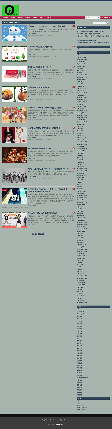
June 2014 (80, 262)
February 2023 (81, 88)
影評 (78, 338)
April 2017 (80, 186)
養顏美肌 (79, 390)
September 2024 (82, 64)
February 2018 (81, 164)
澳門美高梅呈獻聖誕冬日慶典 (39, 148)
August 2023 (81, 79)
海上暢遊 (79, 358)
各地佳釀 (79, 324)
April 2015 (80, 240)
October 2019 (81, 119)
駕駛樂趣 (79, 395)
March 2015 (80, 242)
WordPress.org (81, 409)
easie (31, 78)
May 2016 (80, 211)
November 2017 (82, 171)
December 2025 (82, 59)
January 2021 (81, 108)
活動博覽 (79, 353)
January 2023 (81, 90)
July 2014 (80, 260)
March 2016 (80, 215)
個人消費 (79, 316)
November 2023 (82, 75)
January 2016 (81, 220)
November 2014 (82, 251)
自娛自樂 (79, 375)
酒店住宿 (79, 385)
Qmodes (32, 56)
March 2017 (80, 189)
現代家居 (79, 365)
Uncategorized (81, 314)
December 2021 (82, 97)
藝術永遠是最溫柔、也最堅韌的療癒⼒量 (88, 34)
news (31, 35)
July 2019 (80, 126)
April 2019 (80, 133)
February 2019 (81, 137)
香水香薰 (79, 392)
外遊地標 (79, 328)
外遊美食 (79, 331)
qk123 (49, 17)
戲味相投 (79, 341)
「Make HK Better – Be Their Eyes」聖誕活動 (46, 26)
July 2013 (80, 287)
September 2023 (82, 77)
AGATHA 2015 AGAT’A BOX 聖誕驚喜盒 (44, 128)
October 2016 (81, 200)
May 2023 (80, 84)
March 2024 (80, 73)
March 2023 (80, 86)
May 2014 (80, 265)
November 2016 (82, 198)
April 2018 (80, 160)
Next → (41, 233)
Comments (82, 407)
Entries (80, 405)
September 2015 (82, 229)
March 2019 (80, 135)
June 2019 (80, 128)
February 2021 (81, 106)
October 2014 (81, 253)
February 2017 (81, 191)
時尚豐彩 (6, 17)
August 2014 (81, 258)
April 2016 (80, 213)
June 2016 (80, 209)
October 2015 (81, 227)
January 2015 (81, 247)
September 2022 (82, 93)
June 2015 (80, 236)
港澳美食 (79, 360)
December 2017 (82, 169)
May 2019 (80, 131)
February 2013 (81, 298)
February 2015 (81, 244)
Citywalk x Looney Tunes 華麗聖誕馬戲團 (45, 108)
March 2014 (80, 269)
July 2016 (80, 207)
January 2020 (81, 113)
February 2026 (81, 57)
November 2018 (82, 144)
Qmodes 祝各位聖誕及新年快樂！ (41, 47)
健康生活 (79, 319)
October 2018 (81, 146)
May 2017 (80, 184)
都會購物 (35, 17)
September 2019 (82, 122)
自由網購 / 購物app (82, 377)
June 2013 (80, 289)
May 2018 (80, 157)
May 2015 (80, 238)
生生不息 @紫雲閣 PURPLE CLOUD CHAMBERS (91, 31)
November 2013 (82, 278)
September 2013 (82, 282)
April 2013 (80, 294)
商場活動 (79, 326)
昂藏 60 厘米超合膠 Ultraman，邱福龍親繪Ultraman (48, 169)
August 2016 (81, 204)
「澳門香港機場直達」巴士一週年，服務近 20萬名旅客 (93, 43)
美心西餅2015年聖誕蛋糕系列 (39, 87)
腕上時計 (79, 373)
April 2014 (80, 267)
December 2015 (82, 222)
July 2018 (80, 153)
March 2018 (80, 162)
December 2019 (82, 115)
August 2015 (81, 231)
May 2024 (80, 70)
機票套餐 (79, 350)
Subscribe (107, 17)
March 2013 (80, 296)
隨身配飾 (79, 387)
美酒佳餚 (27, 17)
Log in (78, 403)
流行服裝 (79, 355)
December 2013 (82, 276)
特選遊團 (79, 363)
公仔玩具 (79, 321)
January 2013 (81, 300)
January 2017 (81, 193)
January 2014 (81, 273)
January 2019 (81, 140)
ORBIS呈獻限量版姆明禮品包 (39, 67)
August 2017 (81, 177)
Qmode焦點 (80, 311)
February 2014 (81, 271)
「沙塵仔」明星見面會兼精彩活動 (86, 40)
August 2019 (81, 124)
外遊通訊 (79, 333)
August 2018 (81, 151)
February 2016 (81, 218)
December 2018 (82, 142)
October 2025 (81, 61)
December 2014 (82, 249)
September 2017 (82, 175)
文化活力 (42, 17)
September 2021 (82, 102)
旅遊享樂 (20, 17)
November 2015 (82, 224)
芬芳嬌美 (13, 17)
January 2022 (81, 95)
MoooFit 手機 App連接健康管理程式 (42, 213)
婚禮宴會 (79, 336)
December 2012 (82, 302)
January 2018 (81, 166)
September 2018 (82, 148)
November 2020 (82, 111)
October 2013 (81, 280)
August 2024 (81, 66)
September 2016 (82, 202)
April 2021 (80, 104)
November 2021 (82, 99)
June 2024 (80, 68)
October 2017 (81, 173)
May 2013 (80, 291)
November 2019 (82, 117)
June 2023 (80, 82)
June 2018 (80, 155)
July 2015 (80, 233)
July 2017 (80, 180)
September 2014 (82, 256)
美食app (79, 370)
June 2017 (80, 182)
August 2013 (81, 285)
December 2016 (82, 195)
